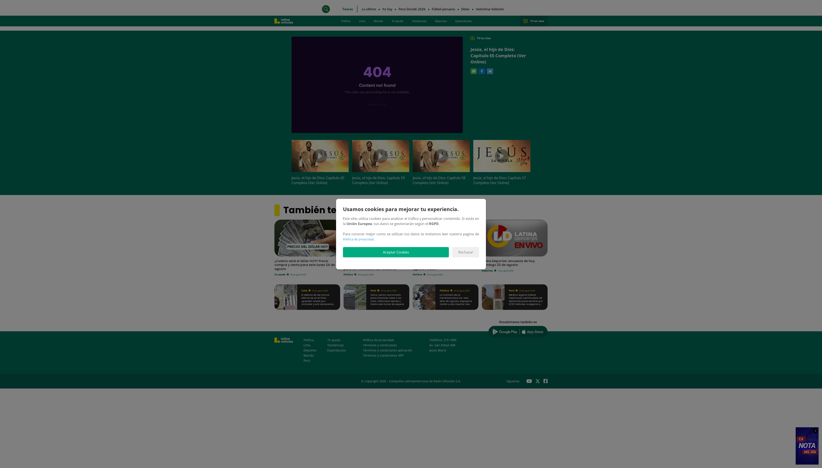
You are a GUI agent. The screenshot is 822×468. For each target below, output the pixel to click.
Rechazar (465, 252)
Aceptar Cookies (396, 252)
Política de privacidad (358, 239)
